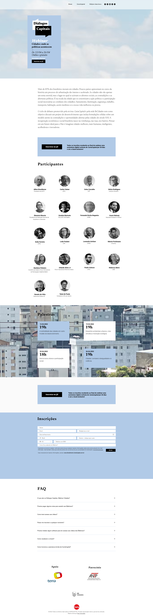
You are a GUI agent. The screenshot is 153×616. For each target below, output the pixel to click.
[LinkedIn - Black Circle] (114, 4)
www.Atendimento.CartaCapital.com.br (74, 453)
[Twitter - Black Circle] (107, 4)
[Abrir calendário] (113, 434)
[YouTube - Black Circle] (110, 4)
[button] (95, 4)
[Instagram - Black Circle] (112, 4)
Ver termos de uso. (98, 449)
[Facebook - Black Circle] (105, 4)
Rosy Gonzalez (81, 613)
